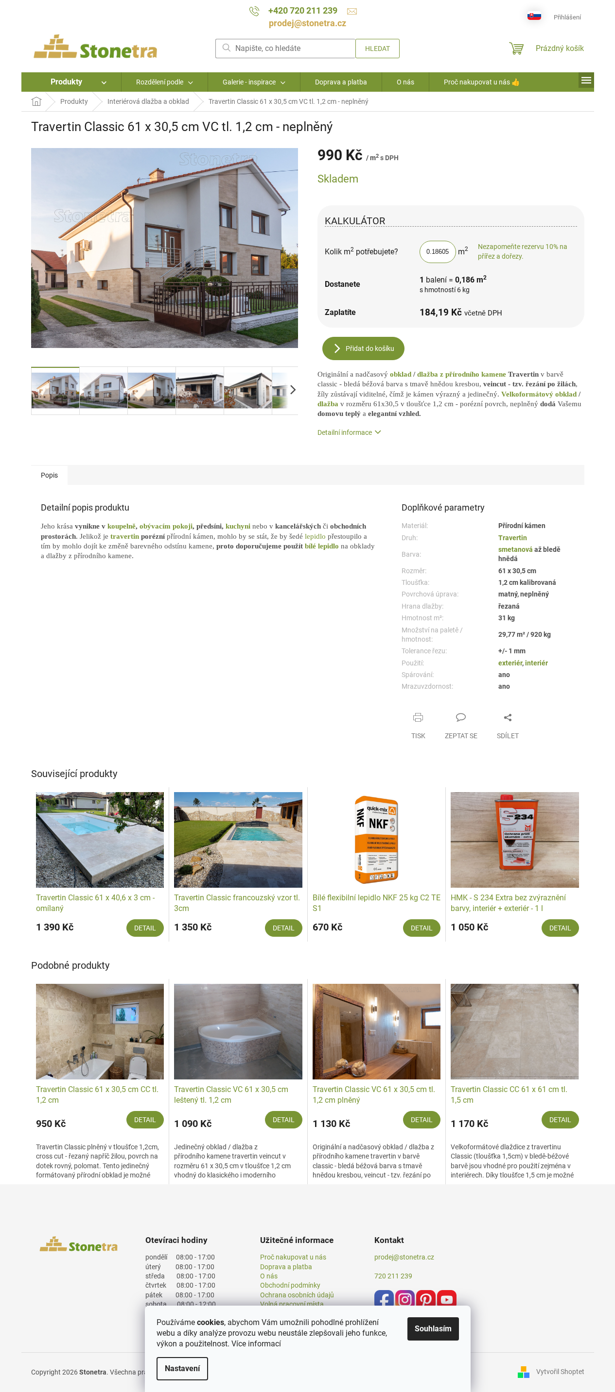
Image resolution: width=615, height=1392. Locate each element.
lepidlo (316, 536)
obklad (401, 374)
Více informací (256, 1343)
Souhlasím (433, 1328)
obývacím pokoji (166, 526)
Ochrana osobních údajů (297, 1295)
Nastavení (182, 1368)
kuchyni (239, 526)
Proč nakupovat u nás (293, 1257)
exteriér (510, 663)
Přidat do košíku (370, 348)
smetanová (516, 549)
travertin (125, 536)
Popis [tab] (49, 475)
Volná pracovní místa (292, 1304)
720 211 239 (393, 1276)
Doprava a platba (286, 1267)
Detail (145, 928)
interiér (536, 663)
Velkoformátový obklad (539, 394)
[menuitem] (71, 82)
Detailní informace (344, 432)
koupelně (121, 526)
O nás (269, 1276)
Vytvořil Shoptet (560, 1371)
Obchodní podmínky (290, 1285)
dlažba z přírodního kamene (460, 374)
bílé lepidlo (322, 546)
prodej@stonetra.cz (404, 1257)
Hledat (377, 48)
